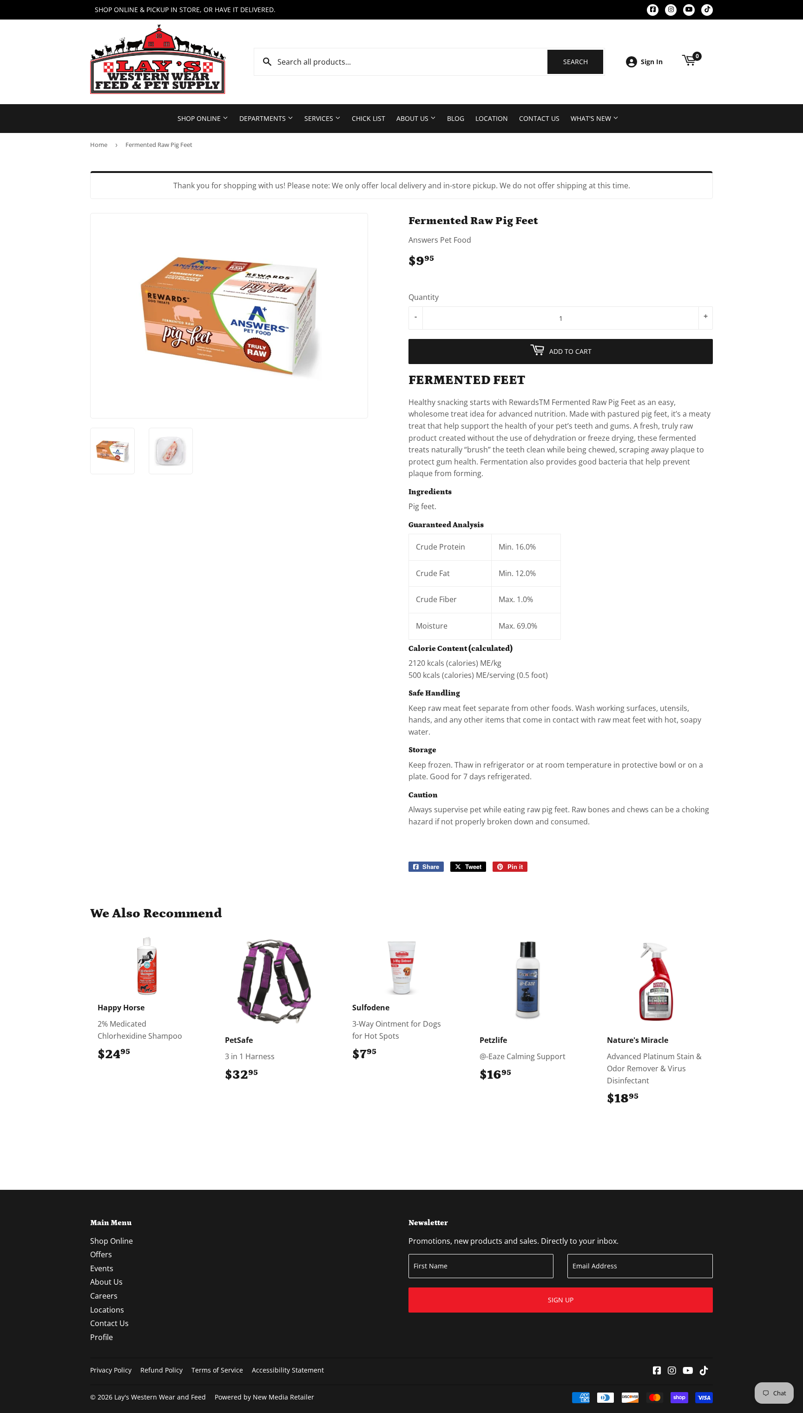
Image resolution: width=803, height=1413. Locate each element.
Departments (263, 118)
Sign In (652, 61)
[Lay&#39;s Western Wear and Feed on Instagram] (672, 1371)
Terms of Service (217, 1370)
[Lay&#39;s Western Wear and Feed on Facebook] (657, 1371)
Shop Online (200, 118)
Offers (101, 1254)
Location (491, 118)
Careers (104, 1296)
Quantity (423, 297)
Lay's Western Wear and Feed (160, 1397)
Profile (101, 1337)
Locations (107, 1310)
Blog (455, 118)
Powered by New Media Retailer (264, 1397)
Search (583, 61)
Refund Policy (161, 1370)
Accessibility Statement (288, 1370)
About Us (413, 118)
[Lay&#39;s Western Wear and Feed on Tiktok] (704, 1371)
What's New (592, 118)
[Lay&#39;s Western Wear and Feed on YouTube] (688, 1371)
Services (319, 118)
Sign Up (560, 1299)
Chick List (368, 118)
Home (98, 144)
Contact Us (539, 118)
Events (101, 1268)
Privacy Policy (111, 1370)
